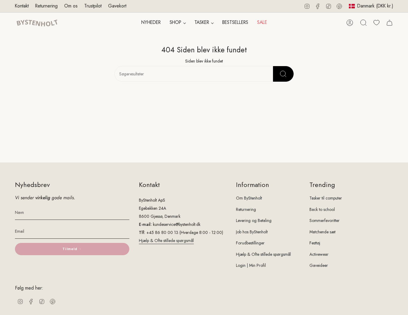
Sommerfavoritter (324, 220)
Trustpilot (93, 5)
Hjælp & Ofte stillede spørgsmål (166, 241)
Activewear (319, 254)
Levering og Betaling (254, 220)
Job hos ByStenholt (252, 232)
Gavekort (117, 5)
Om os (71, 5)
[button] (177, 23)
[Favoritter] (376, 22)
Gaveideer (318, 265)
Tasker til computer (325, 198)
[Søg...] (283, 74)
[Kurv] (389, 23)
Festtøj (314, 243)
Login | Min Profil (251, 265)
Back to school (322, 209)
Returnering (46, 5)
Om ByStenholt (249, 198)
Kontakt (22, 5)
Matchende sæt (322, 232)
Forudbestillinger (250, 243)
